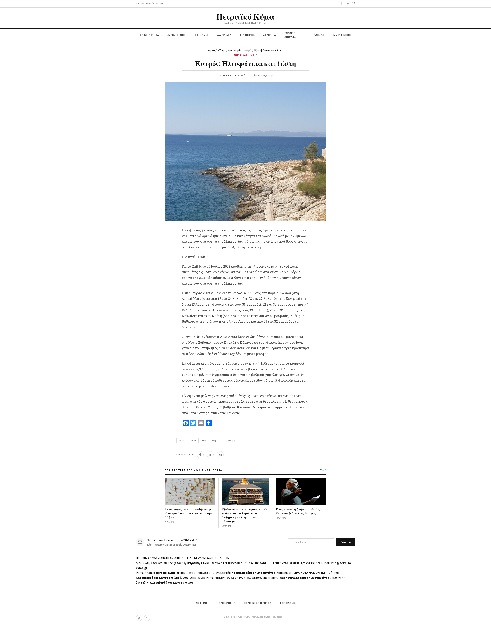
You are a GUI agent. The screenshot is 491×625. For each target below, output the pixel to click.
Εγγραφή (345, 542)
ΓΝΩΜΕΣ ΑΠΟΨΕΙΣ (290, 35)
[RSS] (147, 618)
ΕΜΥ (204, 440)
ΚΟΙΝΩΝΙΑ (201, 35)
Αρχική (212, 50)
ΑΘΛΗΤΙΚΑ (269, 35)
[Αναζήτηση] (353, 4)
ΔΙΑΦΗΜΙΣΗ (202, 603)
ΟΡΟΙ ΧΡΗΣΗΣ (227, 603)
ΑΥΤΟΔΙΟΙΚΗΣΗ (177, 35)
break (182, 440)
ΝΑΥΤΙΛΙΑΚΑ (224, 35)
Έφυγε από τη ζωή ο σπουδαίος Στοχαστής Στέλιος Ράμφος (298, 511)
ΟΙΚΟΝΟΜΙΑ (247, 35)
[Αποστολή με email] (220, 454)
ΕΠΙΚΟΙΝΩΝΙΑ (288, 603)
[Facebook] (341, 4)
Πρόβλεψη (230, 440)
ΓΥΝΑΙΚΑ (318, 35)
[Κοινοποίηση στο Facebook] (200, 454)
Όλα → (323, 470)
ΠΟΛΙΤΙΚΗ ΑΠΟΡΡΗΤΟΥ (257, 603)
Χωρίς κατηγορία (230, 50)
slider (193, 440)
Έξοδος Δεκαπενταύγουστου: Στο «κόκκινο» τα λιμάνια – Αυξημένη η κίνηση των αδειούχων (245, 515)
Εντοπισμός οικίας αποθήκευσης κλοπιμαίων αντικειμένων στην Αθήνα (188, 513)
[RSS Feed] (347, 4)
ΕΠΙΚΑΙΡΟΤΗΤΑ (149, 35)
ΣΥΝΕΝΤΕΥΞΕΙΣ (341, 35)
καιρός (215, 440)
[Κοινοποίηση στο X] (210, 454)
